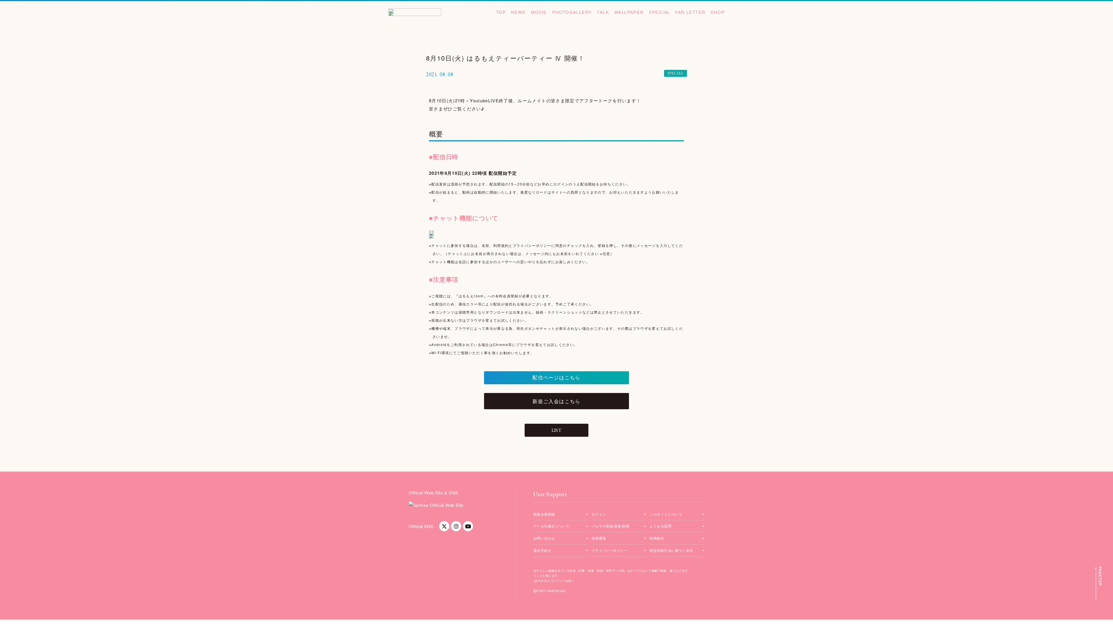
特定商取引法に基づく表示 (671, 550)
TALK (603, 12)
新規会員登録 (544, 514)
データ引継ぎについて (551, 525)
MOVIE (539, 12)
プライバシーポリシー (610, 550)
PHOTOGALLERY (572, 12)
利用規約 (657, 538)
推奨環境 (599, 538)
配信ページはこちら (556, 377)
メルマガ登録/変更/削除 (611, 525)
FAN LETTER (690, 12)
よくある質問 (660, 525)
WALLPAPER (629, 12)
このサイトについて (666, 514)
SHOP (717, 12)
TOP (501, 12)
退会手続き (542, 550)
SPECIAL (659, 12)
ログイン (599, 514)
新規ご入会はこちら (556, 401)
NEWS (518, 12)
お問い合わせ (544, 538)
